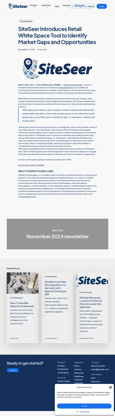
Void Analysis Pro (66, 87)
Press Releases (26, 21)
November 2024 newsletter (57, 234)
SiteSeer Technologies (72, 85)
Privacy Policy (84, 411)
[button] (110, 387)
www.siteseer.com (28, 196)
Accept (84, 406)
